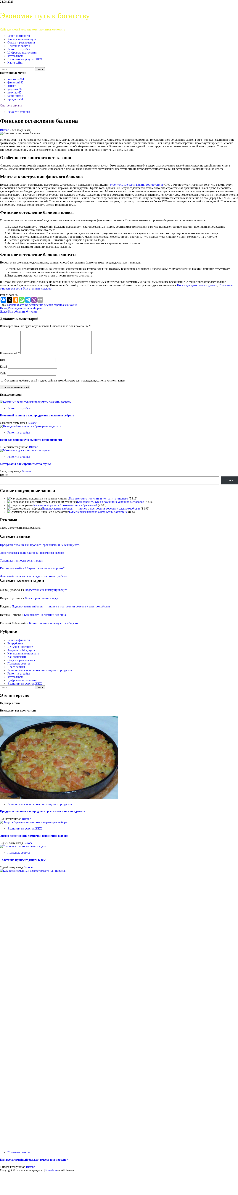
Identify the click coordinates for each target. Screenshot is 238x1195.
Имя (2, 359)
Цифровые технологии (22, 52)
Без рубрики (15, 643)
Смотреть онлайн (11, 105)
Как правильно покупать (23, 39)
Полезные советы (18, 45)
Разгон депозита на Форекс (21, 308)
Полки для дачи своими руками (197, 285)
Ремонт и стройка (18, 49)
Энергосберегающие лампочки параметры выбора (32, 552)
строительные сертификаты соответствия (136, 184)
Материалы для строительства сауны (25, 463)
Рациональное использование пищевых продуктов (39, 670)
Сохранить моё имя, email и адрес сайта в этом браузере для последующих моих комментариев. (65, 380)
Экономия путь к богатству (45, 15)
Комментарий (10, 353)
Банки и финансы (18, 35)
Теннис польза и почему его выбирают (53, 623)
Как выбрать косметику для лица (45, 614)
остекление (36, 304)
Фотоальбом (15, 55)
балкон (11, 304)
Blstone (5, 130)
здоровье (14, 89)
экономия (15, 79)
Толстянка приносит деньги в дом (21, 560)
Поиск (4, 474)
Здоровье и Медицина (21, 650)
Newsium (51, 1170)
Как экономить (16, 656)
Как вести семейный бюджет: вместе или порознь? (32, 568)
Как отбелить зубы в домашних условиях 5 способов (110, 501)
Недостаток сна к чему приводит (46, 589)
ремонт (48, 304)
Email (3, 366)
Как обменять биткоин (18, 311)
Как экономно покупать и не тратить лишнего (98, 498)
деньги (14, 85)
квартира (22, 304)
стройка (59, 304)
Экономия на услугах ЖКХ (24, 59)
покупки (14, 92)
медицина (15, 95)
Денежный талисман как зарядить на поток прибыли (33, 576)
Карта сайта (14, 62)
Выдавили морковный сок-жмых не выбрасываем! (65, 505)
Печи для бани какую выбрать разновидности (31, 439)
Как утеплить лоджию (37, 288)
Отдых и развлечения (21, 42)
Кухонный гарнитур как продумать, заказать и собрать (37, 415)
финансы (15, 82)
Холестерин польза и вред (41, 598)
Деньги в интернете (20, 646)
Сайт (3, 373)
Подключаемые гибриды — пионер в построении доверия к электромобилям (91, 508)
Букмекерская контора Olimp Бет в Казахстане (98, 511)
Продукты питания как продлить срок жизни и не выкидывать (40, 544)
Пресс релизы (16, 666)
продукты (15, 99)
